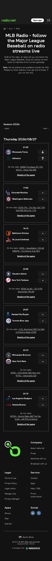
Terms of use (10, 478)
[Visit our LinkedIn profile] (33, 513)
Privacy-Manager (12, 499)
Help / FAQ (35, 489)
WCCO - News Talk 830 (26, 170)
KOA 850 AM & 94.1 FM (26, 211)
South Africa (28, 537)
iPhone (8, 513)
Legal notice (10, 489)
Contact (34, 478)
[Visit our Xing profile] (39, 513)
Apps (33, 483)
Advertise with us (38, 459)
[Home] (4, 28)
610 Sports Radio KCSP (26, 332)
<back (6, 129)
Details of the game (26, 175)
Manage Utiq (10, 494)
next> (46, 129)
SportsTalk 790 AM (26, 292)
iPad (7, 519)
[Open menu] (48, 20)
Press (33, 453)
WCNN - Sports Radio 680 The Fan (25, 416)
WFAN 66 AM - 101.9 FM (31, 289)
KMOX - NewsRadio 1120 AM (31, 248)
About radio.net (37, 448)
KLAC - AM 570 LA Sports (26, 419)
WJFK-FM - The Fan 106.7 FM (31, 208)
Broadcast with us (39, 464)
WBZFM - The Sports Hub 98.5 (26, 251)
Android (8, 524)
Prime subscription (36, 495)
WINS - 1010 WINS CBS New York (25, 373)
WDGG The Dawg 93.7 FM (31, 167)
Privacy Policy (11, 483)
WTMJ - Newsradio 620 (26, 376)
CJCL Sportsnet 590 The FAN (31, 329)
